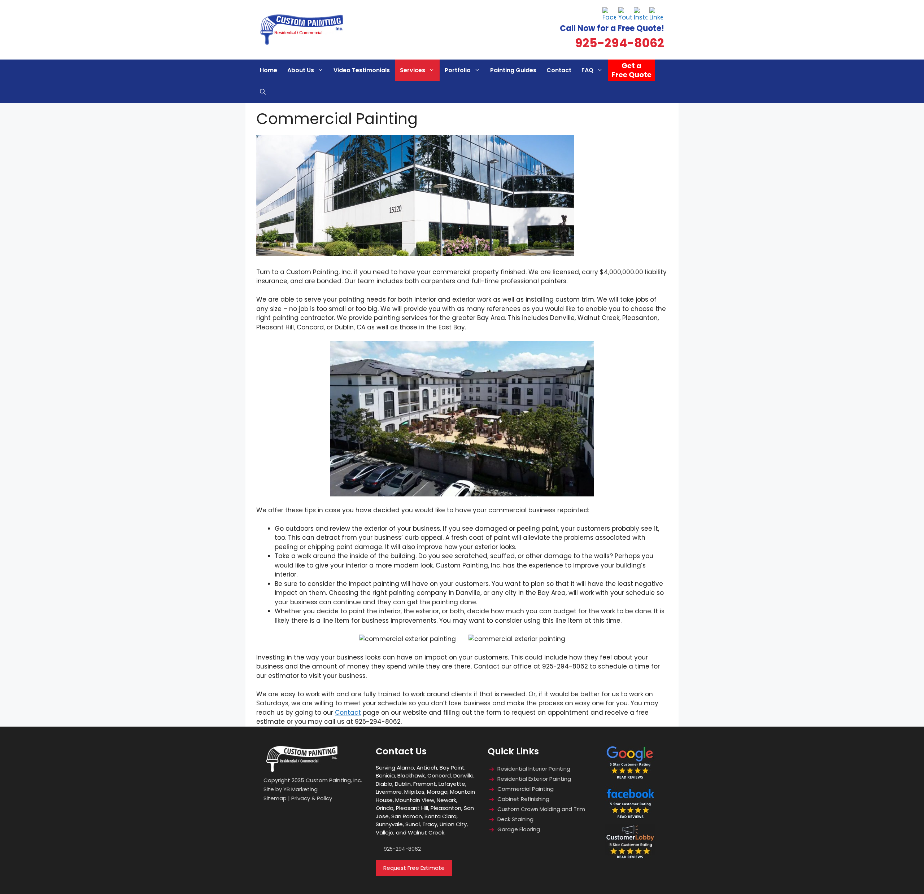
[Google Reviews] (630, 780)
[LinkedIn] (656, 14)
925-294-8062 (619, 43)
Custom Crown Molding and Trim (541, 809)
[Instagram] (640, 14)
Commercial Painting (525, 789)
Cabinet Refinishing (523, 799)
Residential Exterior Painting (534, 779)
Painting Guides (513, 70)
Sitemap (275, 798)
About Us (300, 70)
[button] (263, 92)
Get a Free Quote (631, 70)
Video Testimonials (362, 70)
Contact (558, 70)
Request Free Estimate (414, 868)
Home (268, 70)
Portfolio (458, 70)
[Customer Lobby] (630, 860)
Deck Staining (516, 819)
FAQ (587, 70)
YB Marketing (300, 789)
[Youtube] (625, 14)
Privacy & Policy (311, 798)
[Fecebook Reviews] (630, 820)
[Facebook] (609, 14)
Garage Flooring (519, 829)
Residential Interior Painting (533, 768)
